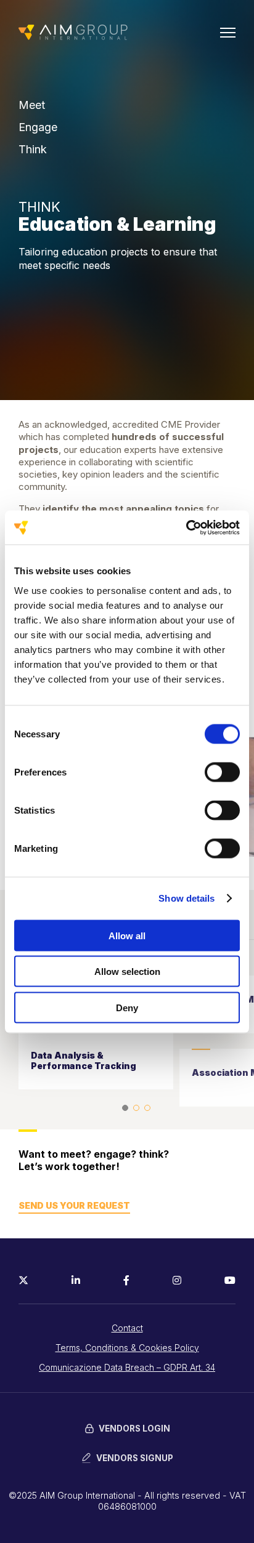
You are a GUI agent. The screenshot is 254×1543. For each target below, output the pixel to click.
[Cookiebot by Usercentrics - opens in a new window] (186, 527)
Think (32, 149)
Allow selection (127, 971)
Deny (127, 1007)
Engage (37, 127)
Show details (186, 898)
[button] (125, 1108)
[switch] (222, 772)
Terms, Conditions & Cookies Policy (127, 1347)
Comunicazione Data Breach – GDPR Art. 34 (127, 1367)
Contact (127, 1328)
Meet (31, 104)
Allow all (127, 935)
